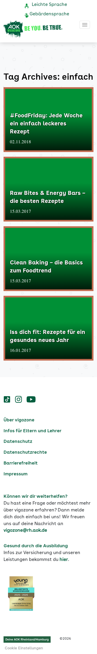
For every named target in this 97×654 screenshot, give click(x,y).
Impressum (16, 474)
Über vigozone (19, 420)
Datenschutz (18, 441)
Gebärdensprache (49, 14)
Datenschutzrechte (25, 452)
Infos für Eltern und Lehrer (32, 431)
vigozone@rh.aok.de (25, 530)
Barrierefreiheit (21, 463)
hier (64, 559)
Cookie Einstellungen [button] (24, 648)
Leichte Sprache (49, 4)
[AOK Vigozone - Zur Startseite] (33, 29)
